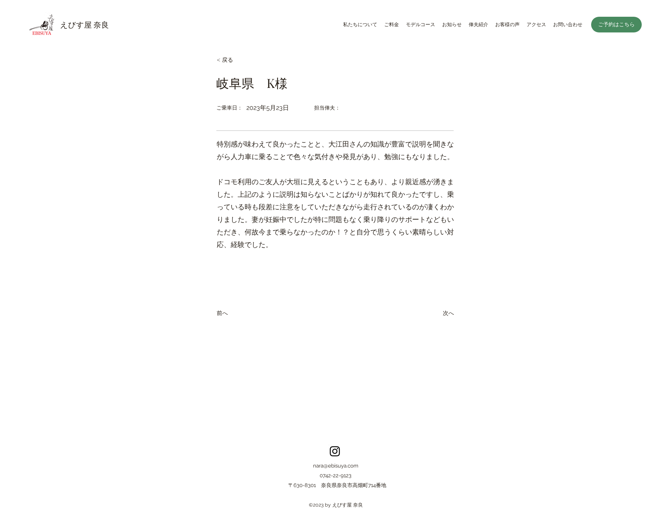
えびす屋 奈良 (84, 24)
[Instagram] (335, 451)
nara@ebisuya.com (335, 466)
